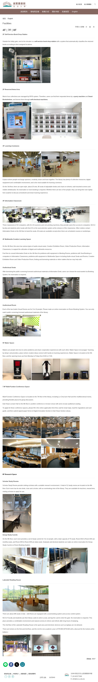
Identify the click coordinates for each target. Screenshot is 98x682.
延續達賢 (65, 12)
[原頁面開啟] (5, 676)
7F (10, 29)
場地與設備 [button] (34, 12)
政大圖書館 (87, 4)
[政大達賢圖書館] (15, 4)
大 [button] (94, 27)
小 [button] (86, 27)
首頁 (4, 18)
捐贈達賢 (24, 674)
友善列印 (22, 664)
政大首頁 (79, 4)
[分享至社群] (5, 664)
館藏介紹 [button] (45, 12)
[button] (94, 4)
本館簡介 (16, 674)
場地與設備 (7, 674)
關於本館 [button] (55, 12)
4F (5, 29)
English (10, 18)
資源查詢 (23, 12)
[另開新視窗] (9, 676)
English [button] (75, 12)
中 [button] (90, 27)
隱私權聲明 (32, 674)
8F (14, 29)
